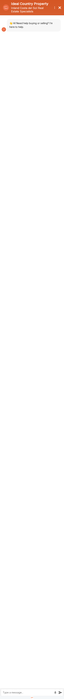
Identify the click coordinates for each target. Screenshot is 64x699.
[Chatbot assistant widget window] (32, 349)
